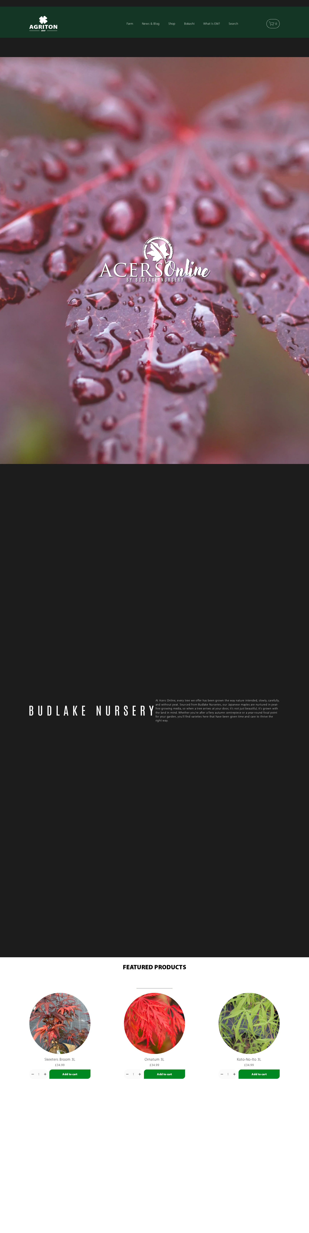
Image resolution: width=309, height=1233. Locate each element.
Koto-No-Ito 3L (249, 1059)
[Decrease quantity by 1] (32, 1074)
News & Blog (151, 23)
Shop (172, 23)
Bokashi (189, 23)
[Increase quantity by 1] (45, 1074)
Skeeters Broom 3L (60, 1059)
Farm (130, 23)
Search (233, 23)
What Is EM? (211, 23)
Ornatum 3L (155, 1059)
